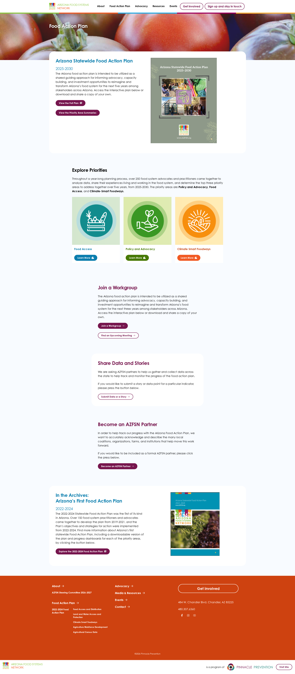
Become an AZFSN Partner (116, 466)
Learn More (83, 257)
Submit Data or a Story (113, 396)
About (100, 6)
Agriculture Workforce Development (90, 627)
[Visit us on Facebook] (181, 617)
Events (173, 6)
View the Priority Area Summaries (77, 112)
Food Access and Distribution (87, 609)
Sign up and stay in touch (225, 6)
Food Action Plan (120, 6)
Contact (120, 606)
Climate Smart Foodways (85, 622)
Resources (159, 6)
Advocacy (141, 6)
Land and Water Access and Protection (87, 615)
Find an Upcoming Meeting (116, 335)
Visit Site (284, 667)
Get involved (191, 6)
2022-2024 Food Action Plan (60, 611)
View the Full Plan (69, 103)
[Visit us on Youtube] (194, 617)
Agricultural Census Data (85, 632)
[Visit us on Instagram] (187, 617)
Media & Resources (128, 593)
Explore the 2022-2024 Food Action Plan (81, 551)
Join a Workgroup (111, 325)
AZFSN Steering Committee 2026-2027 (72, 592)
